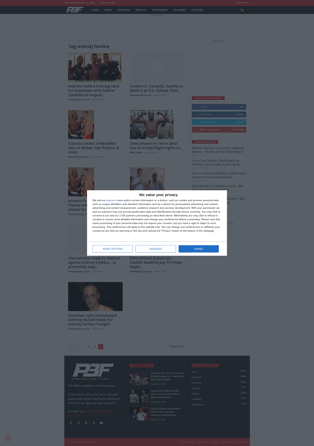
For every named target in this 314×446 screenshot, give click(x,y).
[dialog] (157, 223)
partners (111, 200)
